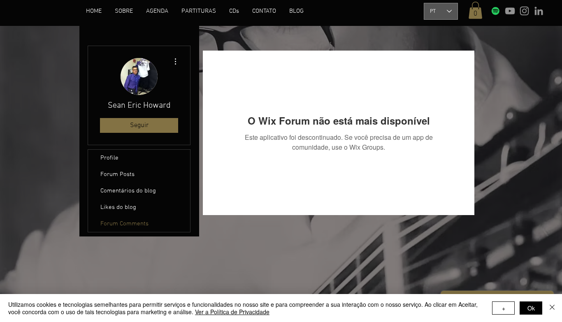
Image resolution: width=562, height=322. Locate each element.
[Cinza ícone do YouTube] (510, 11)
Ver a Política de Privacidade (232, 312)
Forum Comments (124, 223)
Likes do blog (118, 207)
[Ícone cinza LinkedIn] (539, 11)
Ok (531, 308)
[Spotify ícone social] (496, 11)
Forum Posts (117, 174)
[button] (123, 11)
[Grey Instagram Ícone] (524, 11)
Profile (109, 158)
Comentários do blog (128, 191)
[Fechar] (552, 308)
